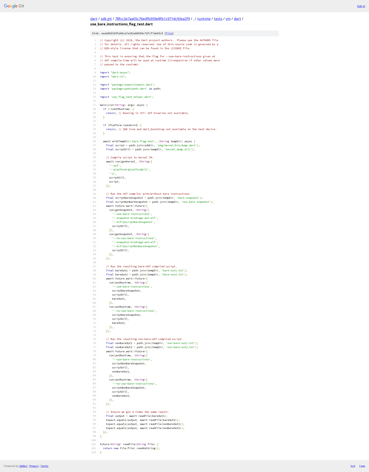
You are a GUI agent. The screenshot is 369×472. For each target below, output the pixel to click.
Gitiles (23, 466)
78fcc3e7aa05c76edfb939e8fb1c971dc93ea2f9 (152, 18)
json (362, 466)
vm (228, 18)
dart (93, 18)
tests (218, 18)
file (169, 33)
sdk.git (106, 18)
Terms (44, 466)
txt (353, 466)
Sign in (361, 6)
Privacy (33, 466)
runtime (204, 18)
